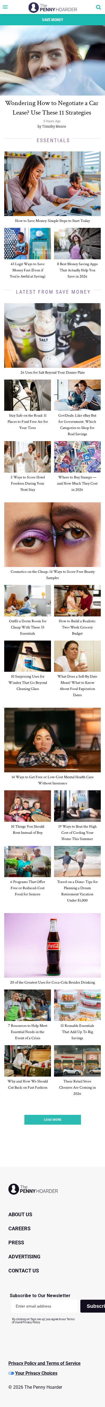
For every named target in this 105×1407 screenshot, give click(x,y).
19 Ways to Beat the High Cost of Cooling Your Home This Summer (77, 832)
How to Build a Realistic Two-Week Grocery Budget (77, 627)
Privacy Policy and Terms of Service (44, 1363)
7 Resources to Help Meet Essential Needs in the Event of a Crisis (27, 1032)
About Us (20, 1214)
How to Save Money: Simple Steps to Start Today (52, 220)
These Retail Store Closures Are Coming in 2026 (77, 1087)
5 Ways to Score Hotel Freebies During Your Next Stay (28, 483)
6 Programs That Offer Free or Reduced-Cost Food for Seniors (27, 888)
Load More (52, 1120)
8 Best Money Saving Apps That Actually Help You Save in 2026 (77, 270)
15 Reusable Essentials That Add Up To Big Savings (77, 1032)
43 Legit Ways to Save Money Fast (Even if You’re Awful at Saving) (27, 270)
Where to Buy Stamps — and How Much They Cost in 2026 (77, 483)
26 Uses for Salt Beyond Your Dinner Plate (52, 372)
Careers (19, 1228)
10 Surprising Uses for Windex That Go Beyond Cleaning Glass (27, 682)
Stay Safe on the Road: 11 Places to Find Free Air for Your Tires (28, 421)
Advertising (24, 1257)
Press (16, 1242)
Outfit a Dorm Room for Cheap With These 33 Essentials (27, 627)
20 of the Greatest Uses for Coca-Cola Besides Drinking (52, 982)
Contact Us (23, 1271)
